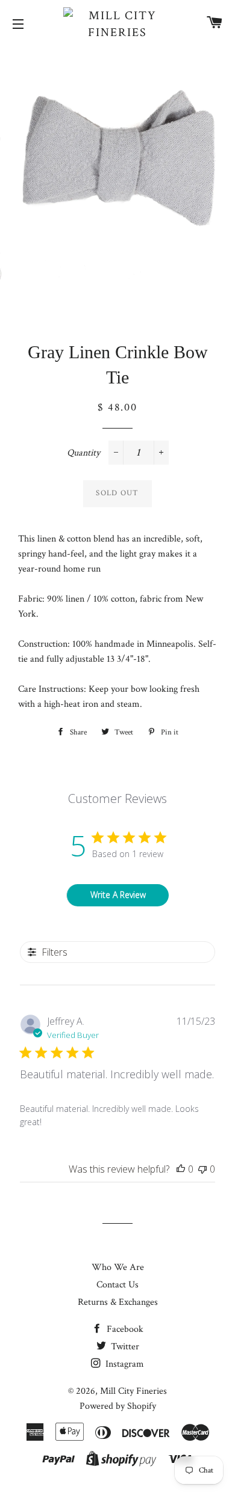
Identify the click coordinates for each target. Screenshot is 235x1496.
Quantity (83, 453)
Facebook (123, 1329)
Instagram (123, 1364)
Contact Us (117, 1284)
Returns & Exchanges (118, 1302)
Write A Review (118, 894)
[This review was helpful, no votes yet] (181, 1169)
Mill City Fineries (133, 1391)
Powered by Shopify (118, 1406)
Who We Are (118, 1267)
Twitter (123, 1346)
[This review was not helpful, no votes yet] (202, 1169)
